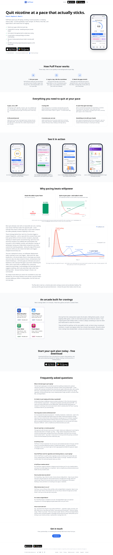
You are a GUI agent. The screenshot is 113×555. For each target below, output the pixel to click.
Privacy (65, 552)
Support (82, 552)
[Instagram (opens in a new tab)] (44, 552)
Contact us (56, 536)
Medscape (48, 221)
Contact (86, 552)
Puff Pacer (30, 2)
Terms (61, 552)
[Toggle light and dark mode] (87, 2)
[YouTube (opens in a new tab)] (40, 552)
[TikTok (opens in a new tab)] (37, 552)
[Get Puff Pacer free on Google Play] (80, 2)
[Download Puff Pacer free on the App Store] (71, 2)
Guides (64, 2)
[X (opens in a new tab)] (42, 552)
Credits (77, 552)
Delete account (71, 552)
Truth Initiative (76, 220)
